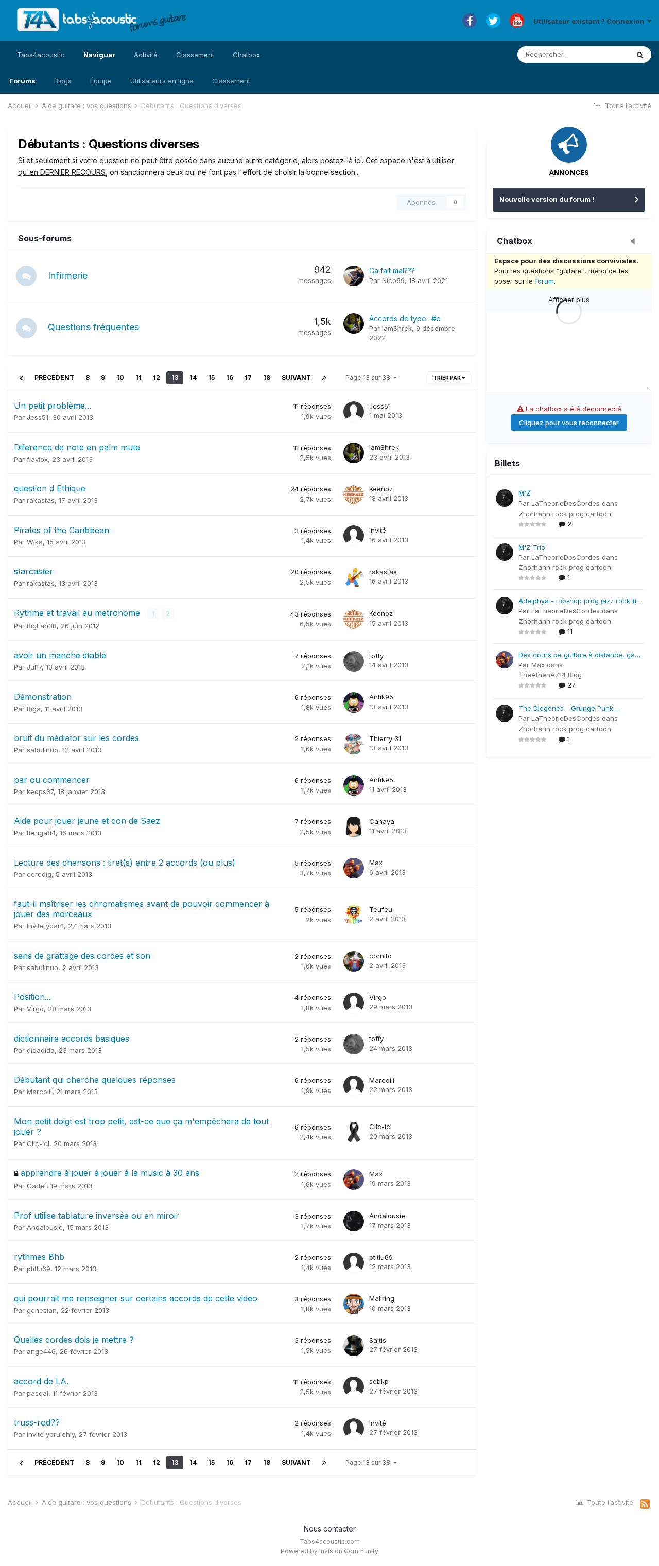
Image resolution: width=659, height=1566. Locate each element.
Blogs (63, 81)
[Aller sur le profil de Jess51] (353, 411)
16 (229, 377)
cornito (380, 956)
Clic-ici (38, 1143)
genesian (42, 1310)
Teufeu (380, 909)
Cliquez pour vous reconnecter (569, 422)
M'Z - (527, 493)
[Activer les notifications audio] (636, 242)
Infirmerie (68, 275)
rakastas (41, 500)
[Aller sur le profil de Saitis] (353, 1345)
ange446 (41, 1351)
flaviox (37, 459)
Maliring (381, 1298)
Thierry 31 (385, 738)
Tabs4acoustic (41, 54)
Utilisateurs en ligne (162, 81)
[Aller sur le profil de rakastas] (353, 577)
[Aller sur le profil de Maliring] (353, 1304)
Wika (35, 542)
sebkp (379, 1381)
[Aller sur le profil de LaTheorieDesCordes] (504, 498)
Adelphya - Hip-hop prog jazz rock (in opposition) (579, 601)
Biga (34, 709)
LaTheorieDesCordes (565, 503)
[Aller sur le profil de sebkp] (353, 1387)
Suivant (296, 377)
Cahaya (381, 821)
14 (193, 377)
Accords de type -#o (405, 318)
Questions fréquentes (93, 327)
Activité (146, 54)
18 (266, 377)
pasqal (37, 1393)
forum (544, 281)
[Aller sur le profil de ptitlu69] (353, 1263)
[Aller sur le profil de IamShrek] (353, 323)
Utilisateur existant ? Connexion (590, 21)
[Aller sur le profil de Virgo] (353, 1003)
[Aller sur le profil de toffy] (353, 661)
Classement (231, 81)
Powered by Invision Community (329, 1551)
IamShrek (397, 328)
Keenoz (381, 489)
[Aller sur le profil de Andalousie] (353, 1221)
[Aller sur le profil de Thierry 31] (353, 744)
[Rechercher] (640, 54)
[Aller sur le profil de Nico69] (353, 276)
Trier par (447, 378)
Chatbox (246, 54)
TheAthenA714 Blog (550, 675)
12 (156, 377)
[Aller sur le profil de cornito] (353, 961)
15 (211, 377)
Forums (22, 81)
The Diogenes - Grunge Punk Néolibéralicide (565, 709)
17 (248, 377)
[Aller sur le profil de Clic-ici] (353, 1132)
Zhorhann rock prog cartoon (564, 513)
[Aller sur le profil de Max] (353, 868)
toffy (376, 656)
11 (138, 377)
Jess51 (37, 417)
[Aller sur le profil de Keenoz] (353, 494)
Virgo (35, 1009)
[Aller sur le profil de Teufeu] (353, 915)
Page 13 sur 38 (369, 377)
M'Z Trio (531, 547)
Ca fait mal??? (392, 270)
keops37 (40, 791)
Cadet (36, 1186)
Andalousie (45, 1227)
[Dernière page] (324, 377)
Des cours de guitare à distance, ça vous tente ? (576, 655)
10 (120, 377)
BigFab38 (42, 626)
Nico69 (393, 280)
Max (376, 862)
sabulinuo (42, 750)
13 (174, 377)
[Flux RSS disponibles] (644, 1504)
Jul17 (34, 667)
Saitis (377, 1340)
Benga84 (41, 833)
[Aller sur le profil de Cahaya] (353, 827)
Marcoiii (39, 1091)
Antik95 (381, 697)
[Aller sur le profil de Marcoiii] (353, 1086)
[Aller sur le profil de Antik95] (353, 702)
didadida (41, 1050)
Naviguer (99, 54)
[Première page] (21, 377)
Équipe (101, 81)
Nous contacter (330, 1528)
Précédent (54, 377)
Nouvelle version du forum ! (546, 199)
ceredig (39, 874)
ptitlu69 (38, 1268)
